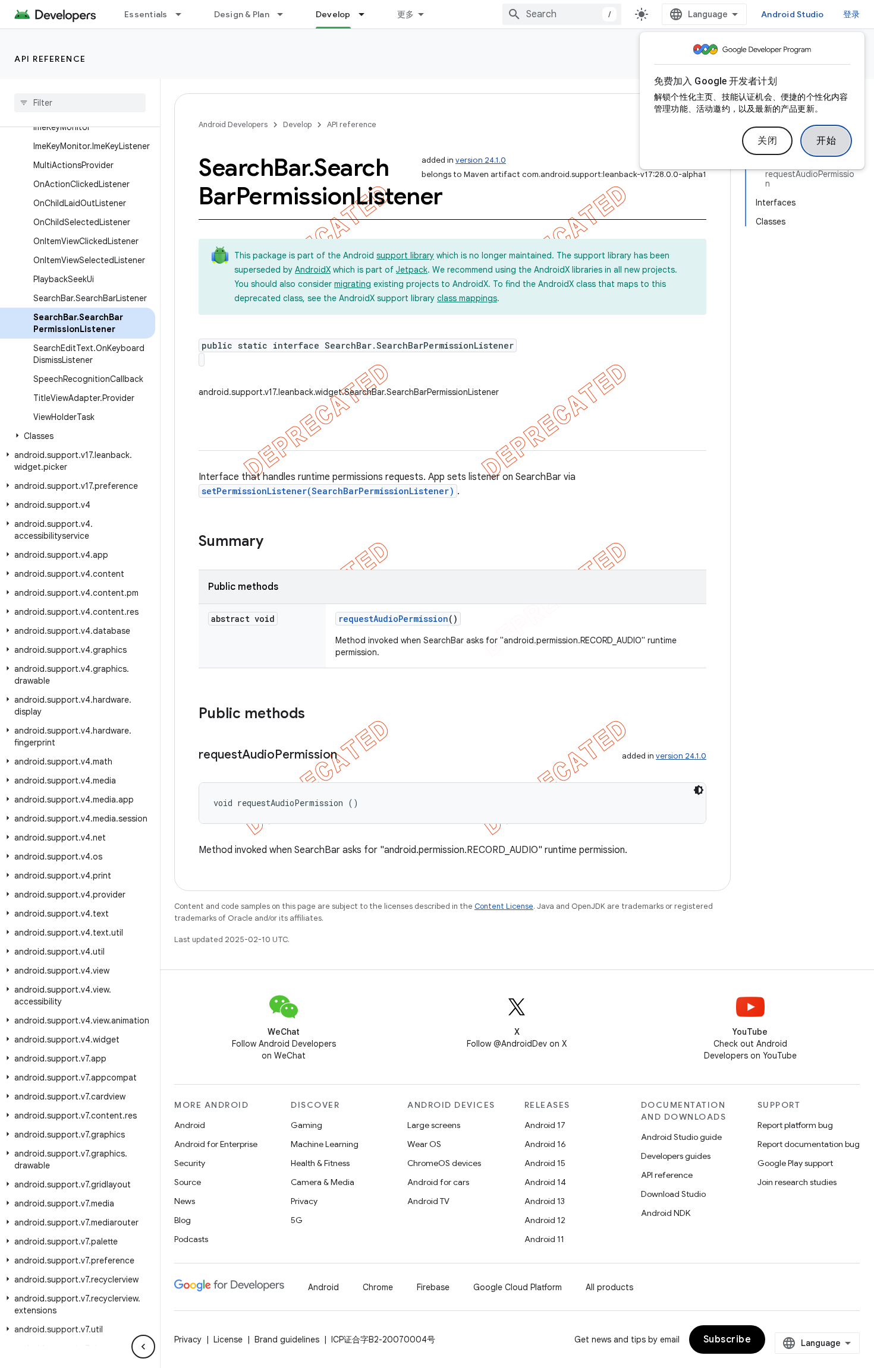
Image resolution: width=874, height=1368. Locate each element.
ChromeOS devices (444, 1163)
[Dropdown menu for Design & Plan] (285, 14)
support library (405, 255)
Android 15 (544, 1163)
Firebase (433, 1287)
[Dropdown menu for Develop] (367, 14)
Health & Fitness (320, 1163)
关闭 (767, 141)
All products (609, 1287)
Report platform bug (795, 1125)
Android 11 (544, 1239)
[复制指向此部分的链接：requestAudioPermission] (349, 755)
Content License (503, 906)
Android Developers (233, 124)
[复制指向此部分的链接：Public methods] (317, 714)
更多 (405, 14)
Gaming (306, 1125)
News (184, 1201)
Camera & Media (322, 1182)
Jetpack (411, 269)
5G (297, 1220)
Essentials (146, 14)
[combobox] (561, 14)
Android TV (428, 1201)
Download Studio (673, 1194)
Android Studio (792, 14)
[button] (77, 436)
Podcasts (191, 1239)
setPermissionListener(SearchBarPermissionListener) (328, 491)
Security (189, 1163)
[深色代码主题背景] (698, 790)
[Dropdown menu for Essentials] (184, 14)
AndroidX (313, 269)
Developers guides (675, 1156)
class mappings (467, 298)
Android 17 (544, 1125)
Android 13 (544, 1201)
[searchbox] (80, 102)
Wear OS (424, 1144)
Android (189, 1125)
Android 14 (545, 1182)
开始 (826, 141)
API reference (50, 58)
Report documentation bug (808, 1144)
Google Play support (795, 1163)
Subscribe (727, 1339)
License (228, 1339)
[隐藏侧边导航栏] (143, 1346)
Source (187, 1182)
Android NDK (665, 1213)
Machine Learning (325, 1144)
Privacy (304, 1201)
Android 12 (544, 1220)
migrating (352, 284)
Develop (333, 14)
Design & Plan (241, 14)
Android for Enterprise (215, 1144)
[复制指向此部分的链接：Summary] (275, 542)
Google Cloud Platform (517, 1287)
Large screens (433, 1125)
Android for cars (438, 1182)
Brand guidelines (286, 1339)
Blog (182, 1220)
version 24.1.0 (480, 160)
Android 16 (545, 1144)
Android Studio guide (681, 1137)
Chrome (378, 1287)
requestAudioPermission (393, 618)
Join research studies (797, 1182)
